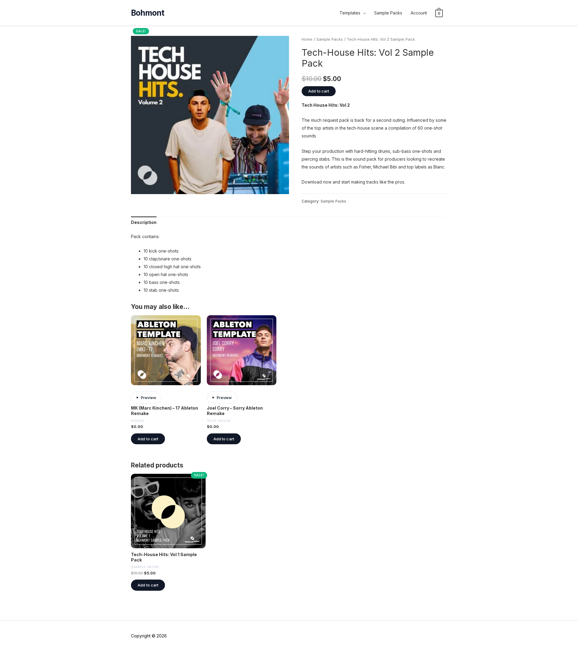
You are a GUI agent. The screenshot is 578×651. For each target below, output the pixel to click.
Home (307, 39)
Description (144, 222)
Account (419, 12)
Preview (148, 397)
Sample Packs (388, 12)
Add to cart (318, 91)
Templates (350, 12)
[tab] (144, 222)
